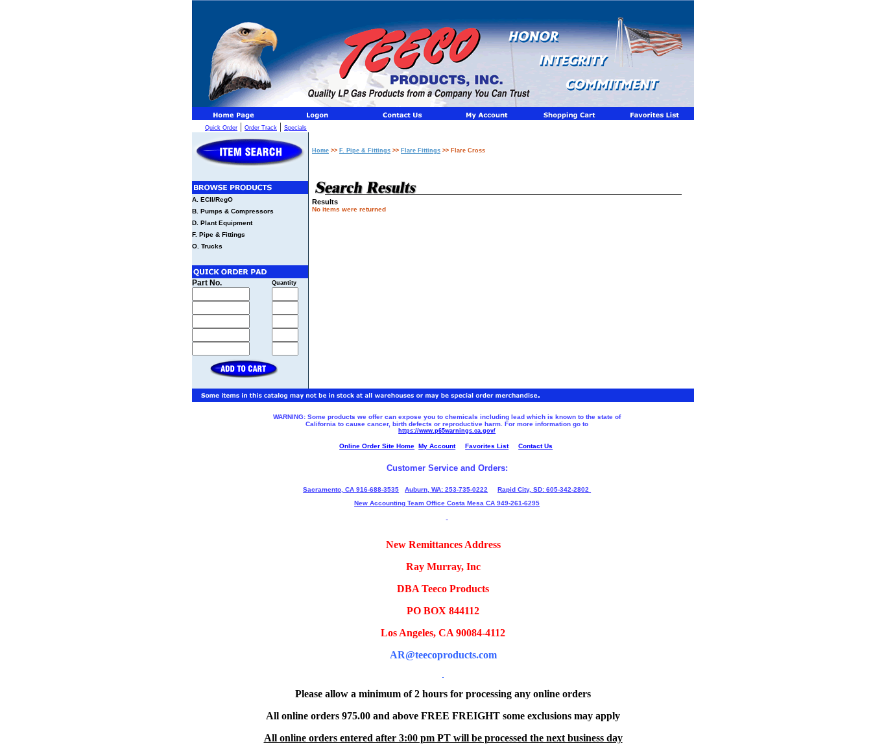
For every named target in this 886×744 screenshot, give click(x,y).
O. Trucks (207, 246)
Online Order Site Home (376, 446)
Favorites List (487, 446)
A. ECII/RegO (212, 199)
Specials (295, 128)
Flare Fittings (420, 150)
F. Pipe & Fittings (218, 234)
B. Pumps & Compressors (233, 211)
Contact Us (535, 446)
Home (320, 150)
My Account (436, 446)
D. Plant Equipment (222, 222)
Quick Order (221, 128)
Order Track (261, 128)
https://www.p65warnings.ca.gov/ (447, 430)
